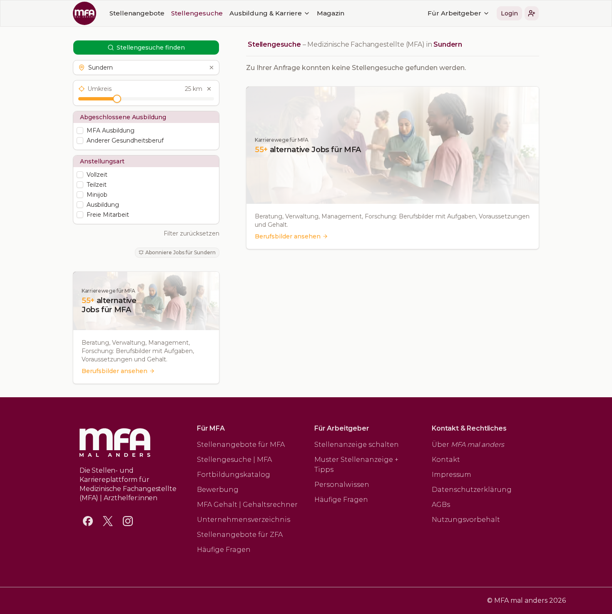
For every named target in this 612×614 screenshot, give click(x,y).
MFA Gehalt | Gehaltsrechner (247, 505)
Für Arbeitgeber (454, 13)
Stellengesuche (197, 13)
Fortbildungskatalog (233, 475)
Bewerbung (218, 490)
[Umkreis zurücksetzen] (209, 89)
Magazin (330, 13)
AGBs (441, 505)
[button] (531, 13)
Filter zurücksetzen (191, 233)
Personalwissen (341, 485)
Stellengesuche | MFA (234, 460)
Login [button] (509, 13)
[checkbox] (80, 130)
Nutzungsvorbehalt (466, 520)
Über (468, 445)
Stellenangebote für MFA (241, 445)
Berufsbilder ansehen (114, 371)
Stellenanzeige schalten (356, 445)
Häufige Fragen (224, 550)
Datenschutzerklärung (472, 490)
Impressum (451, 475)
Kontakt (446, 460)
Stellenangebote (136, 13)
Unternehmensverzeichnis (243, 520)
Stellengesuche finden (151, 47)
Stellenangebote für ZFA (240, 535)
